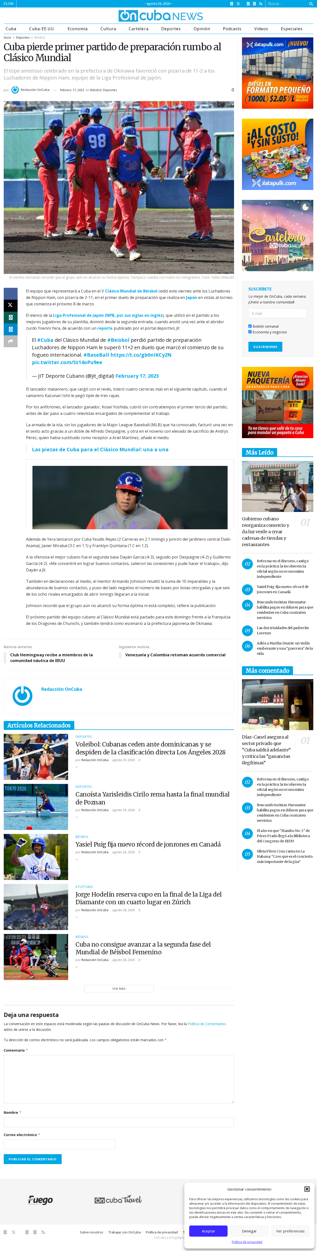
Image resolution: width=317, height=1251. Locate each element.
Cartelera (138, 28)
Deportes (171, 28)
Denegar (249, 1230)
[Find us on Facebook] (231, 4)
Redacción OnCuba (35, 89)
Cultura (108, 28)
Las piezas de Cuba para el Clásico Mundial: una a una (100, 449)
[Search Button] (310, 3)
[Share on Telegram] (11, 329)
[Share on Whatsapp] (11, 317)
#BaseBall (96, 354)
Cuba (11, 28)
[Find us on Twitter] (238, 4)
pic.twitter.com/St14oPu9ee (67, 362)
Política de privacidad (247, 1242)
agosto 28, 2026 (123, 852)
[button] (307, 1189)
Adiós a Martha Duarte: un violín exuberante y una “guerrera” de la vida (285, 648)
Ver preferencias (290, 1230)
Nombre (13, 1112)
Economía (78, 28)
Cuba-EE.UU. (42, 28)
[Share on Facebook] (11, 294)
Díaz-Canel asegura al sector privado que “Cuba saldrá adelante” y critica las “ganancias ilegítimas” (266, 750)
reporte (105, 328)
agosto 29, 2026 (123, 760)
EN (11, 3)
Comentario (16, 1050)
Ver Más (119, 988)
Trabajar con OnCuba (124, 1232)
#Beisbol (118, 340)
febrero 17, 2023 (72, 90)
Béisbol (39, 37)
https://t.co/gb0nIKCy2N (141, 354)
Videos (261, 28)
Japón (191, 297)
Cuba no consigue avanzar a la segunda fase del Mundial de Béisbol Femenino (143, 948)
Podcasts (232, 28)
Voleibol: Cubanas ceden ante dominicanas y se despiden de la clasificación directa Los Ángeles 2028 (151, 748)
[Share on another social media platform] (11, 341)
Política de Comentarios (207, 1023)
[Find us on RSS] (260, 4)
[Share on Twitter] (11, 306)
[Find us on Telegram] (254, 4)
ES (5, 3)
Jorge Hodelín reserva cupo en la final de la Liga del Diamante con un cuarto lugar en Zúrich (149, 898)
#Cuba (45, 340)
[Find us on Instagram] (248, 4)
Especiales (291, 28)
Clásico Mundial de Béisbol (131, 291)
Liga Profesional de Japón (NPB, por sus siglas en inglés (107, 315)
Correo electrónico (22, 1134)
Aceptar (208, 1230)
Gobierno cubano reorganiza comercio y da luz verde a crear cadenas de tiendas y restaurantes (265, 531)
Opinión (202, 28)
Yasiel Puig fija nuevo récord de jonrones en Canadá (148, 844)
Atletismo (84, 886)
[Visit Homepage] (142, 16)
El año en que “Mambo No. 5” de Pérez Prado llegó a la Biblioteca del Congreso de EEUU (283, 835)
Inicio (7, 37)
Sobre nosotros (91, 1232)
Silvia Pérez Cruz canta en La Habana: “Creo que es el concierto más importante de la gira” (285, 856)
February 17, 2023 (137, 376)
